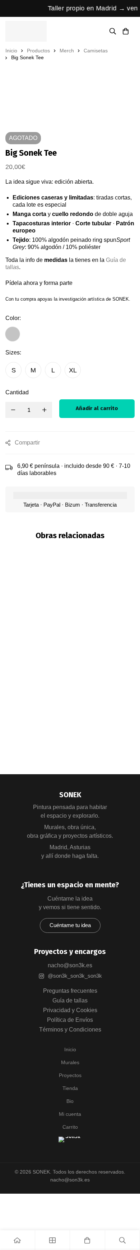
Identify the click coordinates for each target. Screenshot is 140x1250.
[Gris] (13, 334)
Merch (67, 50)
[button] (70, 925)
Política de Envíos (70, 1020)
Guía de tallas (70, 1000)
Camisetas (96, 50)
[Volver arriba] (70, 1148)
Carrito (70, 1127)
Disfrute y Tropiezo (70, 702)
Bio (70, 1101)
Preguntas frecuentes (70, 991)
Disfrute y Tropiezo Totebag (68, 712)
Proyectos (70, 1075)
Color (13, 318)
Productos (38, 50)
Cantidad (17, 392)
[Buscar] (112, 31)
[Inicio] (17, 1240)
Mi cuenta (70, 1114)
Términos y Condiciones (70, 1029)
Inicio (11, 50)
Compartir (27, 443)
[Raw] (70, 687)
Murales (70, 1062)
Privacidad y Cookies (70, 1010)
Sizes (13, 352)
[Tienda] (52, 1240)
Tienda (70, 1088)
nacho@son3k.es (70, 965)
